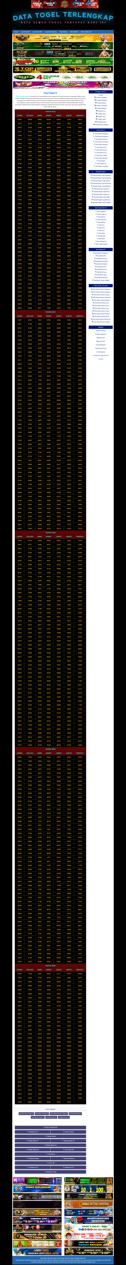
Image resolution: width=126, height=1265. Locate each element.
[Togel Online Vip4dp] (88, 1197)
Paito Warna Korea (101, 150)
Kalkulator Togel (51, 1172)
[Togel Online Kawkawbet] (37, 1197)
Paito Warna (63, 32)
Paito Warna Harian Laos (101, 308)
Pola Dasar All (69, 1149)
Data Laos (101, 230)
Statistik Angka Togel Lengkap (101, 202)
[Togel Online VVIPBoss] (63, 38)
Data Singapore (101, 211)
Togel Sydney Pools (100, 348)
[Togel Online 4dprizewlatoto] (37, 1236)
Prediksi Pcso (101, 111)
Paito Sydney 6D (86, 32)
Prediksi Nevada (101, 122)
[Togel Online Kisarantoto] (63, 69)
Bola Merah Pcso (101, 266)
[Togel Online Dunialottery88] (88, 1204)
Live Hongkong (100, 352)
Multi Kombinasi (69, 1158)
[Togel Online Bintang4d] (37, 1220)
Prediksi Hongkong (101, 100)
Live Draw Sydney (51, 32)
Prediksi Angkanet (100, 334)
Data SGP (55, 1260)
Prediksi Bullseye (101, 108)
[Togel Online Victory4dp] (37, 1189)
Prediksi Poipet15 (64, 1117)
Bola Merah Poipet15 (38, 1117)
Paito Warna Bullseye (101, 144)
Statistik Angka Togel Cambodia (101, 183)
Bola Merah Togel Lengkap (101, 280)
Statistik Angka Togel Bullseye (101, 186)
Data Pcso (101, 225)
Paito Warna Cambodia (101, 142)
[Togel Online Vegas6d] (37, 1204)
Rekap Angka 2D (51, 1145)
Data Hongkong (101, 214)
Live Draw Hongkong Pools (100, 355)
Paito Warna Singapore (101, 133)
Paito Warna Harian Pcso (101, 303)
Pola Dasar (51, 1154)
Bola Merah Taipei (101, 275)
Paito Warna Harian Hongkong (101, 292)
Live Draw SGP (37, 32)
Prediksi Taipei (101, 119)
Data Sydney (101, 217)
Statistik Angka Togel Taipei (101, 197)
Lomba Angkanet (101, 345)
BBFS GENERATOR (51, 1127)
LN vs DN (51, 1163)
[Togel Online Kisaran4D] (63, 61)
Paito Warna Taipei (101, 155)
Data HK (50, 1260)
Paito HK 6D (74, 32)
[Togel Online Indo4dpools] (37, 1252)
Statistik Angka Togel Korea (101, 191)
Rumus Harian (69, 1132)
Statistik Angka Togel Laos (101, 194)
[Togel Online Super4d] (63, 53)
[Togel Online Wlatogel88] (37, 1228)
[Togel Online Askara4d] (37, 1212)
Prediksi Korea (101, 114)
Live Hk (101, 359)
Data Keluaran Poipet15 (26, 1113)
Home (16, 32)
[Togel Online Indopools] (88, 1236)
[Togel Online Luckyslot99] (88, 1189)
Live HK (101, 95)
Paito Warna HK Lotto (52, 1262)
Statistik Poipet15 (51, 1117)
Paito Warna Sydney (101, 139)
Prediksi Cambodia (101, 105)
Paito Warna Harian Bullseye (101, 300)
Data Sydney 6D (101, 241)
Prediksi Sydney (101, 103)
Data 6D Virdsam (101, 330)
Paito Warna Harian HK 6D (101, 316)
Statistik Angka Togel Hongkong (101, 178)
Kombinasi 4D (33, 1167)
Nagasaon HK (101, 337)
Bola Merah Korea (101, 269)
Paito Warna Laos (101, 152)
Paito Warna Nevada (101, 158)
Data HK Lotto (63, 1262)
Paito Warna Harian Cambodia (101, 297)
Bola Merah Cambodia (101, 261)
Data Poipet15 (50, 93)
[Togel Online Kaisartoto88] (37, 1244)
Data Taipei (101, 233)
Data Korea (101, 228)
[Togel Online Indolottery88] (88, 1220)
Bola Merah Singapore (101, 253)
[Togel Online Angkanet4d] (88, 1228)
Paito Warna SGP (42, 1260)
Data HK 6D (101, 238)
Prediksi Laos (101, 116)
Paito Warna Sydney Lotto (38, 1262)
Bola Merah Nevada (101, 277)
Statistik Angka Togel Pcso (101, 189)
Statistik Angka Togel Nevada (101, 200)
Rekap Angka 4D (33, 1149)
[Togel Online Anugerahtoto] (88, 1212)
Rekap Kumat (51, 1136)
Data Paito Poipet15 (75, 1113)
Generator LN (33, 1132)
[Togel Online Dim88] (63, 46)
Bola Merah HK (101, 256)
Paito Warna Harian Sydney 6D (101, 319)
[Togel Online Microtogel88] (37, 1181)
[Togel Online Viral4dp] (63, 85)
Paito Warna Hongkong (101, 136)
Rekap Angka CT (33, 1141)
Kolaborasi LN (69, 1167)
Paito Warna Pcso (101, 147)
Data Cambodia (101, 219)
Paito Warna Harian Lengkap (101, 322)
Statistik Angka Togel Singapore (101, 175)
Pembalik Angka (33, 1158)
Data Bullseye (101, 222)
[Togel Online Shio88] (88, 1244)
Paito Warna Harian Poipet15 (58, 1113)
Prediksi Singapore (101, 97)
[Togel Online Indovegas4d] (88, 1252)
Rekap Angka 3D (69, 1141)
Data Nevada (101, 236)
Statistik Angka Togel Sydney (101, 181)
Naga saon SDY (100, 341)
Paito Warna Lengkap (101, 166)
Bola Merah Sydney (101, 258)
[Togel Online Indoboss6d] (88, 1181)
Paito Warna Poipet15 (42, 1113)
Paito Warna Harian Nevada (101, 314)
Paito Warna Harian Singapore (101, 289)
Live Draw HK (25, 32)
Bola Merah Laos (101, 272)
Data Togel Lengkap (101, 244)
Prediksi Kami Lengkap (101, 124)
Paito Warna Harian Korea (101, 305)
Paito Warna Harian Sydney (101, 294)
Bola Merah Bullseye (101, 264)
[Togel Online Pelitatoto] (63, 77)
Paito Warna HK (19, 1260)
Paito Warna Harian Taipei (101, 311)
